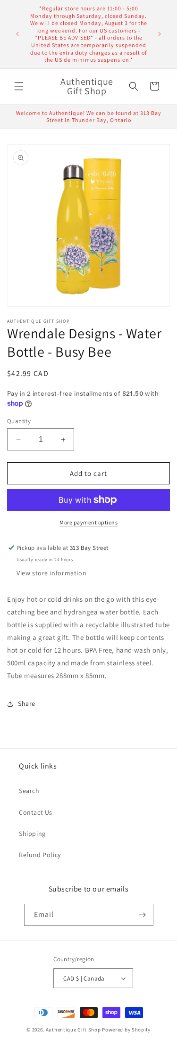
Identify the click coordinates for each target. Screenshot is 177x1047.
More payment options (88, 522)
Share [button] (26, 703)
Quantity (19, 421)
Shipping (32, 833)
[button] (18, 86)
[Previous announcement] (17, 34)
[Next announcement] (159, 34)
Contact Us (35, 812)
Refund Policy (40, 855)
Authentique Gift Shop (73, 1029)
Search (29, 790)
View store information (51, 573)
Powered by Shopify (126, 1029)
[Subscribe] (142, 915)
